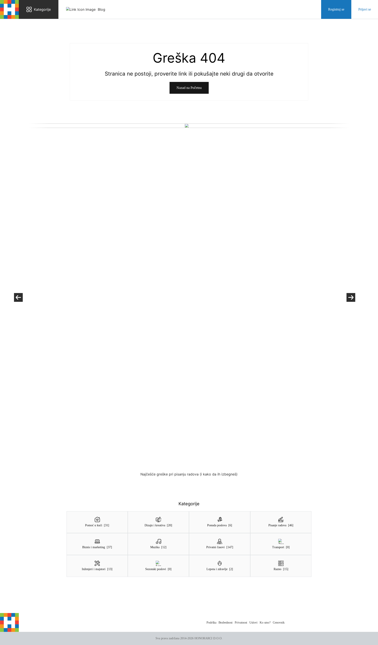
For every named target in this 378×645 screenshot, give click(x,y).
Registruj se (336, 9)
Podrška (211, 622)
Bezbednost (226, 622)
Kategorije (42, 9)
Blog (101, 9)
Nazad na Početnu (189, 88)
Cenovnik (279, 622)
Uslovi (253, 622)
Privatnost (241, 622)
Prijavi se (364, 9)
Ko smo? (265, 622)
